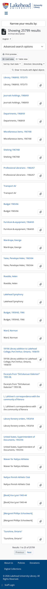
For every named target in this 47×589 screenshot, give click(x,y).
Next (29, 552)
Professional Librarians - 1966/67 (19, 167)
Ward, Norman (11, 330)
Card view (9, 59)
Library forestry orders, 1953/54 (19, 418)
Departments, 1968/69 (14, 113)
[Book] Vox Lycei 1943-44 (15, 495)
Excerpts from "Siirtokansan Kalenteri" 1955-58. (22, 375)
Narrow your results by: (23, 23)
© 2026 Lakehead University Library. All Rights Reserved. (21, 577)
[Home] (23, 6)
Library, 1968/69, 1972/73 (15, 77)
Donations (35, 563)
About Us (8, 563)
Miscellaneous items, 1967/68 (17, 131)
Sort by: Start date (11, 64)
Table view (22, 59)
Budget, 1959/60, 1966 (14, 312)
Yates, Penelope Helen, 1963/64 (18, 258)
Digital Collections (12, 569)
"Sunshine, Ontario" (13, 531)
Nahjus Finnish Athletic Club (17, 477)
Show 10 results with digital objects (29, 70)
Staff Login (10, 585)
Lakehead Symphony (13, 294)
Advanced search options (18, 46)
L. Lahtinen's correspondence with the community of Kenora (22, 398)
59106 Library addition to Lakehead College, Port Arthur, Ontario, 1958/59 (21, 350)
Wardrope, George (12, 240)
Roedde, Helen (10, 276)
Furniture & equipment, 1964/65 (19, 222)
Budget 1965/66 (11, 204)
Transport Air (10, 186)
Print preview (11, 54)
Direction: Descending (33, 64)
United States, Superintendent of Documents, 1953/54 (19, 438)
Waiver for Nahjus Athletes (16, 459)
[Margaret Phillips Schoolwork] (18, 513)
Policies (21, 563)
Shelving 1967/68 (12, 149)
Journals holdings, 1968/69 (16, 95)
